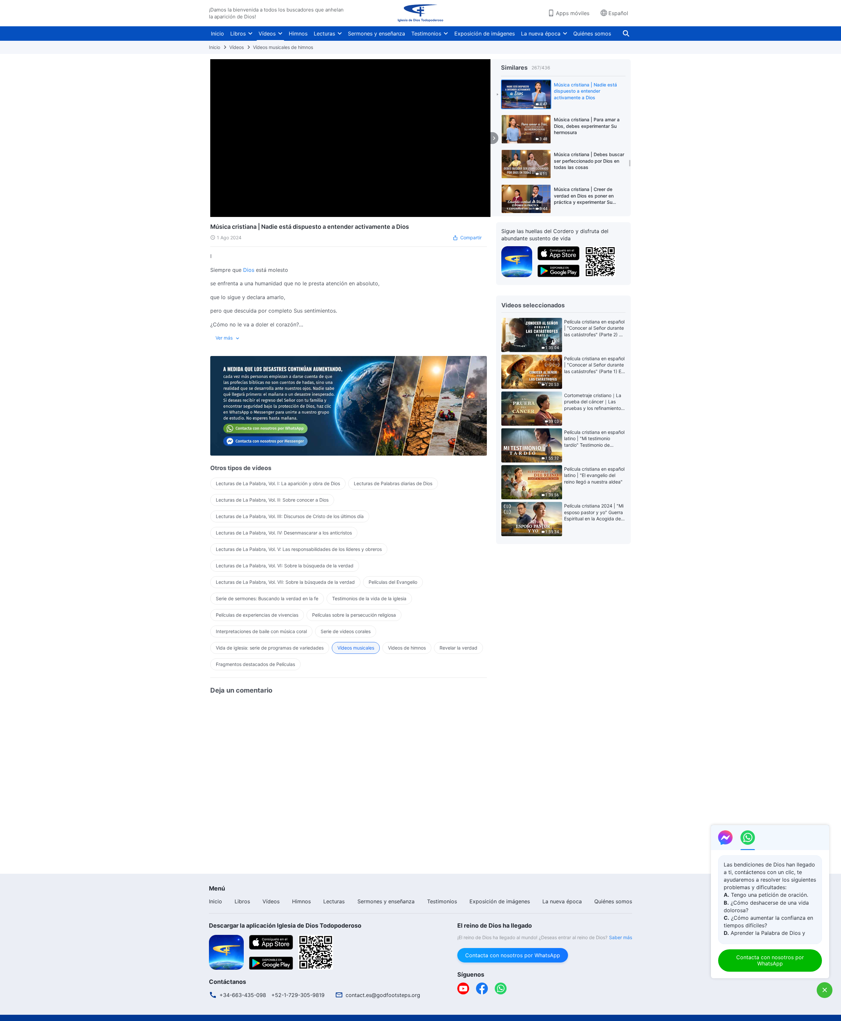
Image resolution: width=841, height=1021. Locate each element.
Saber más (620, 937)
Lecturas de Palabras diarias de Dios (393, 483)
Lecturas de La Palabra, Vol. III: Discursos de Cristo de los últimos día (290, 516)
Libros (238, 33)
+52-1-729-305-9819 (298, 995)
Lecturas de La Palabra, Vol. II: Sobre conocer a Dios (272, 500)
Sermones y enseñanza (376, 33)
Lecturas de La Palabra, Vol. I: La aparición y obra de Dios (278, 483)
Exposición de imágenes (484, 33)
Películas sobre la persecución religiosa (354, 615)
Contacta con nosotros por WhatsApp (512, 955)
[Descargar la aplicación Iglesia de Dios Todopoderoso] (226, 951)
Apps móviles (572, 13)
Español (618, 13)
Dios (248, 270)
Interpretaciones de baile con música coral (261, 631)
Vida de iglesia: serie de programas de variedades (270, 648)
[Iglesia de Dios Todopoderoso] (420, 13)
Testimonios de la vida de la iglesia (369, 598)
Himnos (298, 33)
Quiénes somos (592, 33)
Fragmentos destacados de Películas (255, 664)
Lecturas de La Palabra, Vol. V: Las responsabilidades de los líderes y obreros (299, 549)
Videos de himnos (407, 648)
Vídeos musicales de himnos (283, 47)
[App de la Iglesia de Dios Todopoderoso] (516, 261)
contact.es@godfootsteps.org (383, 995)
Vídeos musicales (355, 648)
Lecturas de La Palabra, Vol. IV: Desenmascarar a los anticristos (284, 532)
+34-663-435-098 (242, 995)
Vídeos (267, 33)
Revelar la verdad (458, 648)
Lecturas (324, 33)
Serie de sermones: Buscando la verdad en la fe (267, 598)
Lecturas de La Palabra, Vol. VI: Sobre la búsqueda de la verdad (284, 565)
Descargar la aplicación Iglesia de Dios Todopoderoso (285, 925)
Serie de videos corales (346, 631)
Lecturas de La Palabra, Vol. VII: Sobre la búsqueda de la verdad (285, 582)
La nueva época (540, 33)
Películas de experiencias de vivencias (257, 615)
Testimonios (426, 33)
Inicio (217, 33)
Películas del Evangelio (393, 582)
